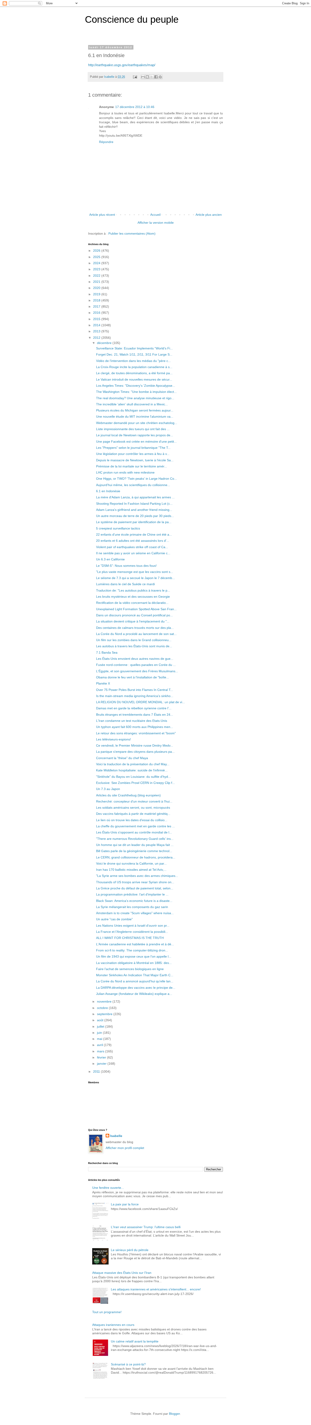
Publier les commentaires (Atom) (132, 233)
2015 (97, 319)
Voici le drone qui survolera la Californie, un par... (131, 863)
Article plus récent (102, 214)
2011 (97, 1071)
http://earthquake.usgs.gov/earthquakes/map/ (121, 65)
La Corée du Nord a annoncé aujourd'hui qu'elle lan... (134, 981)
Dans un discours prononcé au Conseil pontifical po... (134, 615)
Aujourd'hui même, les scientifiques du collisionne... (133, 485)
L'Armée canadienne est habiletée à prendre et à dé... (135, 944)
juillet (101, 1026)
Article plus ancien (209, 214)
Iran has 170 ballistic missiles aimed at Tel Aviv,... (131, 869)
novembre (104, 1001)
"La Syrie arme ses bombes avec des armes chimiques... (137, 876)
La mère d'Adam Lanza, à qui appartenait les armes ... (135, 497)
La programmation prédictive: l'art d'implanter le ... (132, 894)
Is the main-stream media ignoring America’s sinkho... (134, 696)
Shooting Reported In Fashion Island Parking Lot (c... (134, 503)
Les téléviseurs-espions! (113, 739)
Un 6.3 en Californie (110, 559)
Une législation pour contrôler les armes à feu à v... (132, 454)
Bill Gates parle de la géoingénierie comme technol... (134, 851)
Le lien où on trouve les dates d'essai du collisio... (131, 820)
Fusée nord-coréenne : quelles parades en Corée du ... (136, 665)
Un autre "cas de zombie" (114, 919)
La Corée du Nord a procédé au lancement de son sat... (136, 634)
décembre (104, 343)
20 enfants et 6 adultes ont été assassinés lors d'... (132, 540)
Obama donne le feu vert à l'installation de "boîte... (132, 677)
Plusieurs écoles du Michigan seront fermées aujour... (134, 410)
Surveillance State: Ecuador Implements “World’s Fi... (134, 348)
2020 (97, 288)
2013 (97, 331)
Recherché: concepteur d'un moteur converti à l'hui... (134, 801)
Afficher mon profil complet (125, 1148)
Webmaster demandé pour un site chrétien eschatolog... (136, 423)
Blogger (174, 1413)
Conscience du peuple (131, 19)
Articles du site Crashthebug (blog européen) (128, 795)
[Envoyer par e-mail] (143, 77)
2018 (97, 300)
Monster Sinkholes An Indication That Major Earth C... (134, 975)
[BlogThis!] (147, 77)
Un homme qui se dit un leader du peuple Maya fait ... (134, 845)
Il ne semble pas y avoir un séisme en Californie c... (133, 553)
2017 (97, 306)
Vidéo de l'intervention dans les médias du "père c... (133, 361)
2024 (97, 263)
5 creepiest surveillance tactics (118, 528)
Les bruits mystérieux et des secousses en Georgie (133, 596)
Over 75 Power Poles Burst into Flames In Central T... (134, 690)
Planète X (103, 683)
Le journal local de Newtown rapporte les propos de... (134, 435)
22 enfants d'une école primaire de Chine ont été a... (134, 534)
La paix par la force (125, 1204)
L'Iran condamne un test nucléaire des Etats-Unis (131, 721)
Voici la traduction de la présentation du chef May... (132, 764)
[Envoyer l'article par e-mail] (135, 76)
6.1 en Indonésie (108, 491)
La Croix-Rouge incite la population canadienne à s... (134, 367)
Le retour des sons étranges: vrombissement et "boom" (136, 733)
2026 (97, 250)
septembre (105, 1014)
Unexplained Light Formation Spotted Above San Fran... (136, 609)
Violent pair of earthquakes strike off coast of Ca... (132, 547)
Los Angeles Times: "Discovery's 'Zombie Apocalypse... (135, 385)
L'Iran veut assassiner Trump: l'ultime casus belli (146, 1227)
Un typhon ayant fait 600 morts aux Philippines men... (134, 727)
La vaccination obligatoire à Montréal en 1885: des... (134, 963)
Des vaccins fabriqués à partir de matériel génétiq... (133, 813)
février (102, 1057)
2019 (97, 294)
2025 (97, 257)
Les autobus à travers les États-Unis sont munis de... (134, 646)
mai (100, 1039)
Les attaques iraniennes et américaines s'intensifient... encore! (156, 1289)
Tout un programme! (107, 1312)
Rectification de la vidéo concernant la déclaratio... (132, 603)
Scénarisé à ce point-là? (128, 1364)
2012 (97, 337)
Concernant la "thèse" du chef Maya (122, 758)
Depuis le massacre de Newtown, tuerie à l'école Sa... (134, 460)
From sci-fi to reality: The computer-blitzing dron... (132, 950)
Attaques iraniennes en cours (113, 1325)
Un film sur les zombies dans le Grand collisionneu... (133, 640)
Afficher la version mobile (156, 222)
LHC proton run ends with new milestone (125, 472)
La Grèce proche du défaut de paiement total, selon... (134, 888)
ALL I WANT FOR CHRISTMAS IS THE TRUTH (130, 938)
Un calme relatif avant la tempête (134, 1341)
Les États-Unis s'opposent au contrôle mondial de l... (134, 832)
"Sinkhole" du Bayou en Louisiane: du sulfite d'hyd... (133, 776)
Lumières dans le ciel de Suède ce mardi (125, 584)
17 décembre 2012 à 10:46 (134, 107)
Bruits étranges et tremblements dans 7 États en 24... (134, 714)
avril (100, 1045)
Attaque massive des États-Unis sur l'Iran (121, 1272)
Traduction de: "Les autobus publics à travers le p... (133, 590)
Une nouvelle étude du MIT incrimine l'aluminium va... (134, 416)
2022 (97, 275)
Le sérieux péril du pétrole (129, 1250)
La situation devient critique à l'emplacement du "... (132, 621)
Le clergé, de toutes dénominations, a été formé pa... (134, 373)
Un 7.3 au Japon (108, 789)
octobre (103, 1008)
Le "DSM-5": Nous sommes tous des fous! (126, 565)
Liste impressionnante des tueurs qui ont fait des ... (133, 429)
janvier (102, 1063)
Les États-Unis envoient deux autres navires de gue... (134, 658)
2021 (97, 281)
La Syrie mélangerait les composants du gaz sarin (132, 907)
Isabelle (116, 1136)
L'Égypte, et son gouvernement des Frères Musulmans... (137, 671)
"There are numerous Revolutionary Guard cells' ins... (134, 838)
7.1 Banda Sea (106, 652)
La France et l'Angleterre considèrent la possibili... (132, 931)
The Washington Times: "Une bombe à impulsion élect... (136, 392)
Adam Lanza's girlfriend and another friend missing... (134, 510)
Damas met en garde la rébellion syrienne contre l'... (133, 708)
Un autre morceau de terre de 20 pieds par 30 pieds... (135, 516)
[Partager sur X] (151, 77)
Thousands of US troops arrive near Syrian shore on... (135, 882)
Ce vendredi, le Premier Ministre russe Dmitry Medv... (134, 745)
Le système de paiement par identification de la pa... (133, 522)
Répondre (106, 142)
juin (100, 1032)
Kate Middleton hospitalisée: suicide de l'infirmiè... (132, 770)
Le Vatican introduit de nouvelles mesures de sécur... (134, 379)
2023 (97, 269)
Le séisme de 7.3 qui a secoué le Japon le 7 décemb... (135, 578)
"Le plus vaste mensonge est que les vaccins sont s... (134, 572)
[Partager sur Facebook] (156, 77)
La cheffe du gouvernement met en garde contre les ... (135, 826)
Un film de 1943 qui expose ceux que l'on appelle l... (133, 956)
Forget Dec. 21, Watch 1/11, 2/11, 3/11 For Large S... (134, 354)
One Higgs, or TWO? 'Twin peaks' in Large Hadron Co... (136, 478)
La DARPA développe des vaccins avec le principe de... (135, 987)
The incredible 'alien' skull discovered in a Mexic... (132, 404)
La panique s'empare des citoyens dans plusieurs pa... (135, 751)
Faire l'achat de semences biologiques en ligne (130, 969)
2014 (97, 325)
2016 (97, 312)
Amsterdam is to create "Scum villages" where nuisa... (135, 913)
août (100, 1020)
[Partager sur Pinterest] (160, 77)
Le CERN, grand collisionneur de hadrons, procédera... (135, 857)
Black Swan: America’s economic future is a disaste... (134, 901)
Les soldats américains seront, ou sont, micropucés (133, 807)
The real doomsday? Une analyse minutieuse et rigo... (135, 398)
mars (101, 1051)
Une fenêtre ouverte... (108, 1187)
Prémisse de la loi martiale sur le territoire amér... (131, 466)
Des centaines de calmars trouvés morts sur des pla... (135, 628)
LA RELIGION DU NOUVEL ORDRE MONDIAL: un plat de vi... (140, 702)
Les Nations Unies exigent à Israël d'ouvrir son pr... (132, 925)
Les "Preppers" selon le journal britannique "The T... (133, 447)
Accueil (155, 214)
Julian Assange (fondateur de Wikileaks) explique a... (134, 994)
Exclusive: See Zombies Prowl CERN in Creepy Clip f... (135, 783)
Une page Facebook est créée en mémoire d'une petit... (136, 441)
